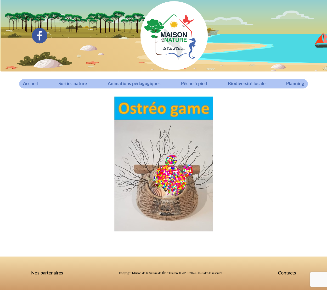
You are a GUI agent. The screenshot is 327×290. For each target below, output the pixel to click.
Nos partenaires (47, 273)
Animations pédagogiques (134, 84)
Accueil (30, 84)
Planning (295, 84)
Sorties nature (72, 84)
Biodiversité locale (246, 84)
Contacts (287, 273)
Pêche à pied (194, 84)
